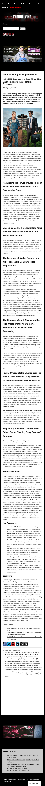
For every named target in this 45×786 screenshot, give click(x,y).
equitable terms (26, 657)
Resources (32, 4)
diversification (34, 654)
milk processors (14, 665)
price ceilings (37, 669)
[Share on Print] (22, 644)
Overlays (39, 686)
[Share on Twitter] (9, 644)
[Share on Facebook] (5, 644)
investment (33, 661)
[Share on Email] (26, 644)
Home (4, 4)
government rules (30, 659)
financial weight (15, 659)
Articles (16, 4)
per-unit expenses (36, 667)
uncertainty (35, 674)
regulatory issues (33, 672)
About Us (5, 8)
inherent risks (26, 661)
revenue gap (8, 674)
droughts (7, 657)
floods (22, 659)
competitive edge (13, 652)
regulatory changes (22, 672)
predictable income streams (25, 669)
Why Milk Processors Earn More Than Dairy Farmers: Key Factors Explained (22, 82)
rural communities (18, 674)
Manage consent (34, 783)
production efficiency (10, 672)
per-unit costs (27, 667)
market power (30, 663)
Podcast (23, 4)
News (10, 4)
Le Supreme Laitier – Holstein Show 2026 (18, 768)
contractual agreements (25, 652)
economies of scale (15, 657)
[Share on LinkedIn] (17, 644)
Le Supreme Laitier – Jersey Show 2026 (18, 770)
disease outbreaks (24, 654)
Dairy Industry (16, 650)
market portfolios (20, 663)
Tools (39, 4)
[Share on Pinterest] (13, 644)
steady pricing (27, 674)
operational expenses (16, 667)
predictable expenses (11, 669)
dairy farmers (29, 95)
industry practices (16, 661)
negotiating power (24, 665)
